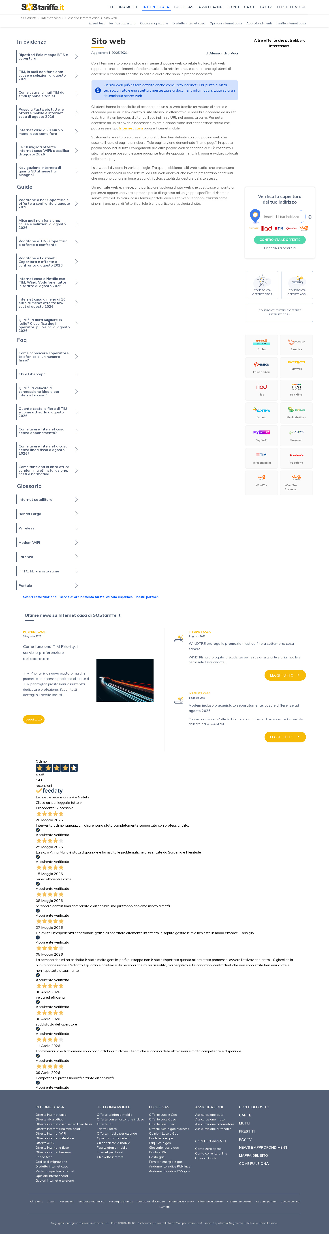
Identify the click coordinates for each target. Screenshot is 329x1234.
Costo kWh (157, 1152)
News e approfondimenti (263, 1147)
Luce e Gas (159, 1107)
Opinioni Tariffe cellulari (114, 1138)
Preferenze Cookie (239, 1201)
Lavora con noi (290, 1201)
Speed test (96, 23)
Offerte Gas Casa (162, 1124)
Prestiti (247, 1131)
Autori (51, 1201)
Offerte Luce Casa (162, 1119)
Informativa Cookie (210, 1201)
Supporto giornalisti (91, 1201)
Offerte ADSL (45, 1143)
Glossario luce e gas (164, 1148)
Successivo (64, 808)
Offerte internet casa (51, 1115)
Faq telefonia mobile (112, 1148)
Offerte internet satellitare (55, 1138)
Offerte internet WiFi (51, 1133)
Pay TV (245, 1139)
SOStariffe (29, 18)
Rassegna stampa (121, 1201)
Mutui (244, 1123)
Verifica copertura (122, 23)
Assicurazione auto (209, 1115)
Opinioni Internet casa (226, 23)
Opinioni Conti (205, 1158)
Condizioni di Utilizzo (151, 1201)
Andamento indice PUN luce (169, 1166)
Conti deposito (254, 1107)
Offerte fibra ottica (49, 1119)
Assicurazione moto (210, 1119)
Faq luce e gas (160, 1143)
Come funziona (254, 1163)
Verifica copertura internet (55, 1171)
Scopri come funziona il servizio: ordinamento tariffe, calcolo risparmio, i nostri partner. (91, 597)
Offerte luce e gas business (169, 1129)
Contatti (164, 1206)
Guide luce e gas (161, 1138)
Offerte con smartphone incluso (120, 1119)
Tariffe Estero (107, 1129)
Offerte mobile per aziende (117, 1133)
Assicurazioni (209, 1107)
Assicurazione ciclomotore (214, 1124)
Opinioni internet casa (52, 1176)
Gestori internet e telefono (55, 1180)
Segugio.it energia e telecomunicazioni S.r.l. (80, 1223)
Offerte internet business (54, 1152)
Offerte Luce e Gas (163, 1115)
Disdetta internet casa (189, 23)
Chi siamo (36, 1201)
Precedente (45, 808)
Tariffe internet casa (291, 23)
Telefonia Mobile (113, 1107)
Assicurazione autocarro (213, 1129)
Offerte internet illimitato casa (58, 1129)
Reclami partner (266, 1201)
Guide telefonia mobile (113, 1143)
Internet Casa (50, 1107)
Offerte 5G (105, 1124)
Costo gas (156, 1157)
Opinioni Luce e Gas (163, 1133)
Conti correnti (210, 1141)
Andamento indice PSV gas (169, 1171)
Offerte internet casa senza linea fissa (64, 1124)
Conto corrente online (211, 1153)
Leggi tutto (34, 719)
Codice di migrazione (51, 1162)
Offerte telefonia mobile (114, 1115)
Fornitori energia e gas (166, 1162)
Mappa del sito (253, 1155)
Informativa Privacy (181, 1201)
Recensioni (67, 1201)
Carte (245, 1115)
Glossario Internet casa (82, 18)
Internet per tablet (110, 1152)
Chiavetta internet (110, 1157)
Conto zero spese (208, 1149)
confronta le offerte (280, 240)
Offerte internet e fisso (52, 1148)
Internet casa (51, 18)
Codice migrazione (154, 23)
